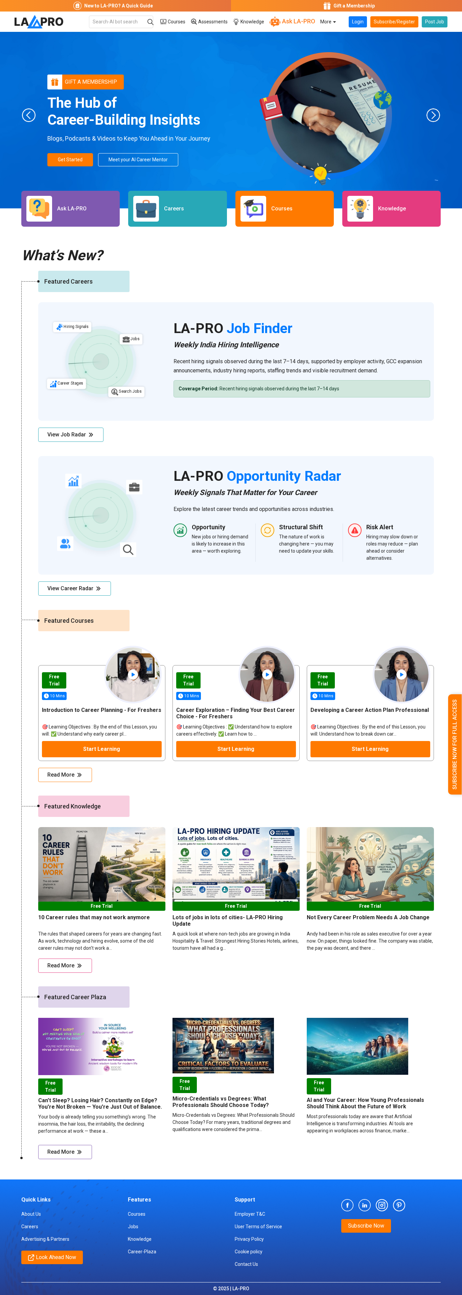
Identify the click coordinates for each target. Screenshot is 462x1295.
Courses (176, 21)
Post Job (434, 21)
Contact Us (246, 1264)
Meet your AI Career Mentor (138, 159)
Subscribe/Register (394, 21)
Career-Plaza (142, 1251)
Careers (29, 1226)
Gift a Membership (91, 82)
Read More (60, 775)
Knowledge (251, 21)
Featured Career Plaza (75, 997)
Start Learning (101, 749)
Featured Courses (69, 620)
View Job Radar (66, 434)
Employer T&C (250, 1214)
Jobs (133, 1226)
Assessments (212, 21)
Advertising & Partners (45, 1239)
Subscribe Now (366, 1225)
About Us (31, 1214)
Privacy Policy (249, 1239)
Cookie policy (248, 1251)
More (326, 21)
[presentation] (29, 115)
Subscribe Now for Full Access (455, 744)
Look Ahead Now (56, 1257)
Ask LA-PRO (298, 21)
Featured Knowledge (72, 806)
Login (358, 21)
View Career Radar (70, 588)
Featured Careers (68, 281)
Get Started (70, 159)
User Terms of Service (258, 1226)
